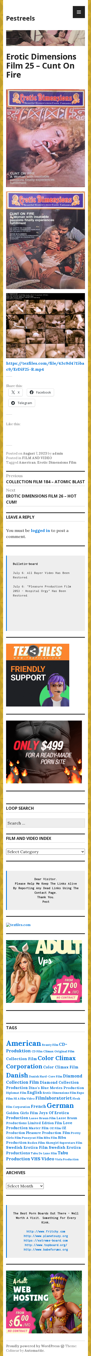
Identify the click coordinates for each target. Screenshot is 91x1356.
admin (57, 453)
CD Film (37, 1051)
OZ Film (55, 1128)
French (38, 1106)
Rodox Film (36, 1143)
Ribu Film (50, 1138)
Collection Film (21, 1058)
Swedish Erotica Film (27, 1147)
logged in (40, 530)
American (27, 462)
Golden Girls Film (22, 1113)
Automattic (34, 1350)
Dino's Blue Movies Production (56, 1088)
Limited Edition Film (45, 1123)
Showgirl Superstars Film (64, 1143)
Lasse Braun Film (42, 1118)
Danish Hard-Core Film (45, 1076)
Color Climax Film (60, 1067)
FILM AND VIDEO (37, 458)
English (34, 1092)
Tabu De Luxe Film (44, 1153)
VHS (35, 1159)
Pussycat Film (32, 1138)
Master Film (39, 1128)
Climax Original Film (58, 1051)
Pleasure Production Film (48, 1133)
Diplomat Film (16, 1093)
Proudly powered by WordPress (33, 1346)
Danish (17, 1075)
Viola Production (67, 1159)
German (60, 1105)
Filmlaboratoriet (53, 1098)
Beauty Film (50, 1045)
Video (47, 1159)
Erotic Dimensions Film (56, 462)
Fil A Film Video (24, 1098)
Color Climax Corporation (41, 1062)
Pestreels (20, 18)
